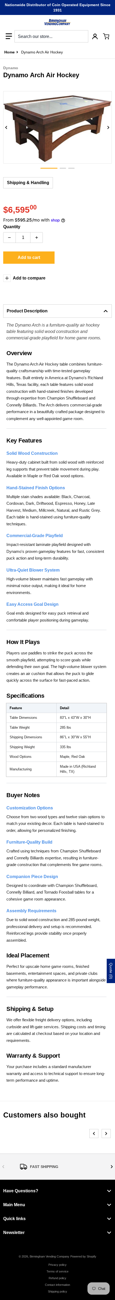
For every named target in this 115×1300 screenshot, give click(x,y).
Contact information (57, 1284)
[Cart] (106, 36)
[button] (8, 36)
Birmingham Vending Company (49, 1256)
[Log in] (95, 36)
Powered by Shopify (83, 1256)
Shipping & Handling (28, 182)
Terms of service (57, 1271)
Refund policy (57, 1278)
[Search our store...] (82, 36)
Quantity (11, 226)
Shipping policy (57, 1291)
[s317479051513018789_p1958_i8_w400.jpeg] (48, 168)
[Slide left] (6, 127)
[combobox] (51, 36)
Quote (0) (111, 971)
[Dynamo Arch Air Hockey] (63, 168)
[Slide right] (109, 127)
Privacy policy (57, 1264)
